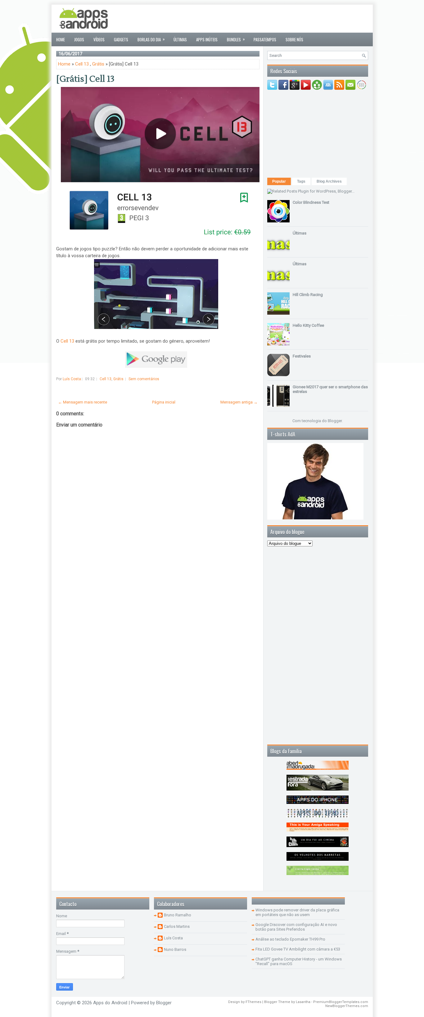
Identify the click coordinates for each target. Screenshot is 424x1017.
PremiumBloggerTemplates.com (340, 1002)
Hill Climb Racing (308, 294)
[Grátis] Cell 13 (85, 79)
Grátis (98, 64)
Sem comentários (144, 379)
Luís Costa (173, 938)
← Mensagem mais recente (82, 402)
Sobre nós (294, 39)
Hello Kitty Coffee (308, 325)
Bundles (236, 39)
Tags (301, 181)
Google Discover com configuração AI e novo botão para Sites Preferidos (296, 927)
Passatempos (265, 39)
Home (60, 39)
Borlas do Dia (151, 39)
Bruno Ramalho (177, 915)
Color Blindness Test (311, 202)
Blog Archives (329, 181)
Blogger (335, 420)
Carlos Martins (177, 926)
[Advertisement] (255, 19)
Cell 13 (82, 64)
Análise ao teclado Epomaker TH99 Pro (290, 939)
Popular (279, 181)
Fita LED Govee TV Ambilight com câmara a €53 (297, 949)
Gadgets (121, 39)
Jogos (79, 39)
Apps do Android (110, 1003)
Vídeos (99, 39)
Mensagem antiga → (239, 402)
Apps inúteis (207, 39)
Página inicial (163, 402)
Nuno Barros (175, 949)
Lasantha (303, 1002)
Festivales (302, 356)
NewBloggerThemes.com (346, 1006)
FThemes (253, 1002)
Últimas (180, 39)
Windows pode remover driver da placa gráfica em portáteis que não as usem (297, 912)
